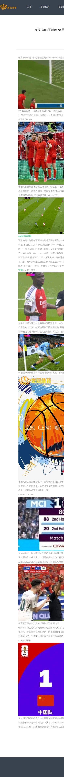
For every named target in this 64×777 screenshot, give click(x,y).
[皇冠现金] (8, 7)
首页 (29, 7)
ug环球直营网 (24, 236)
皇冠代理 (45, 7)
